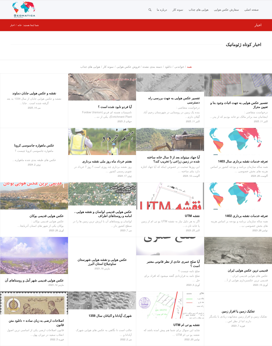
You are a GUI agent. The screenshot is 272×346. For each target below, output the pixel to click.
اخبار (258, 24)
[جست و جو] (150, 9)
